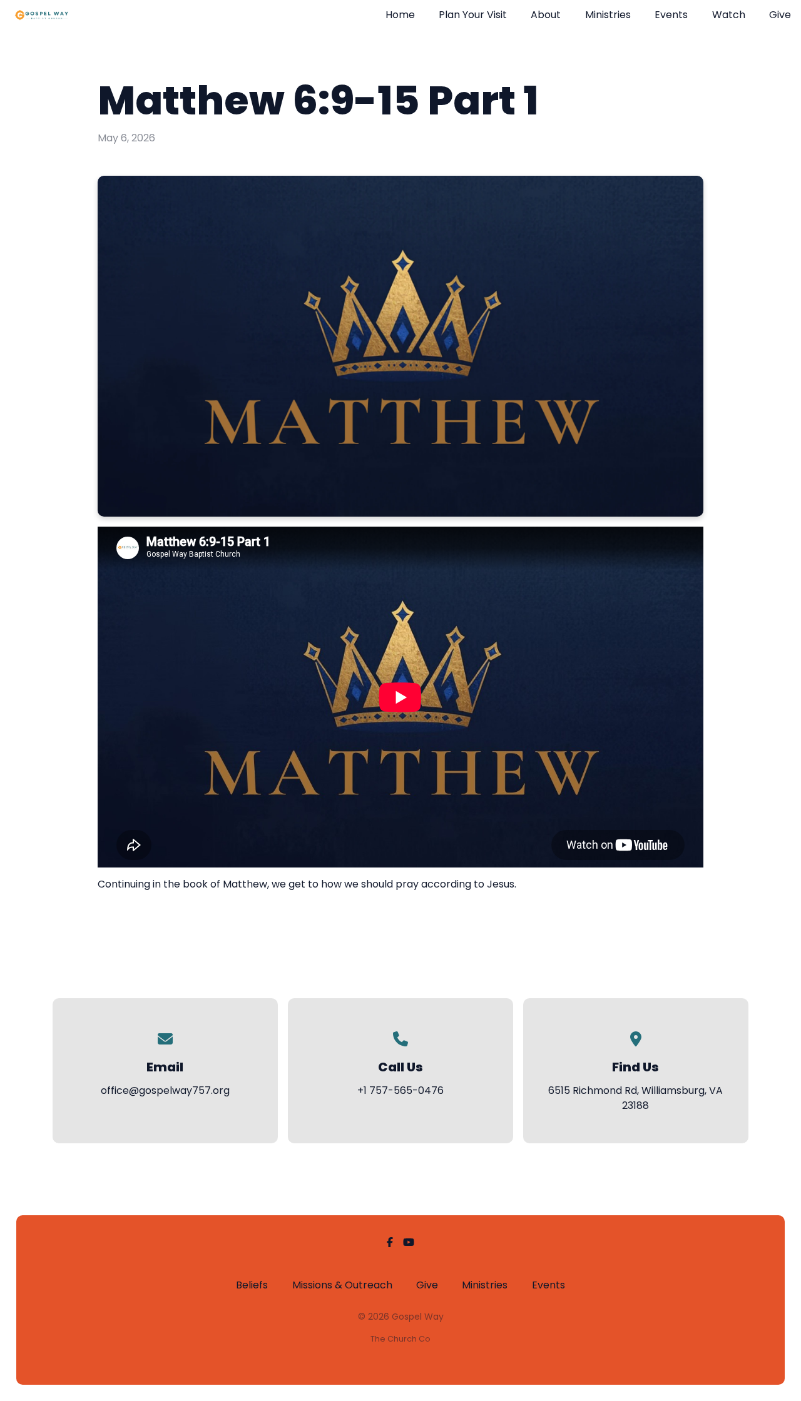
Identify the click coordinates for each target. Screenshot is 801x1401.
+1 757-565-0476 (400, 1090)
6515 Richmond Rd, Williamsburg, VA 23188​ (635, 1098)
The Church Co (400, 1338)
